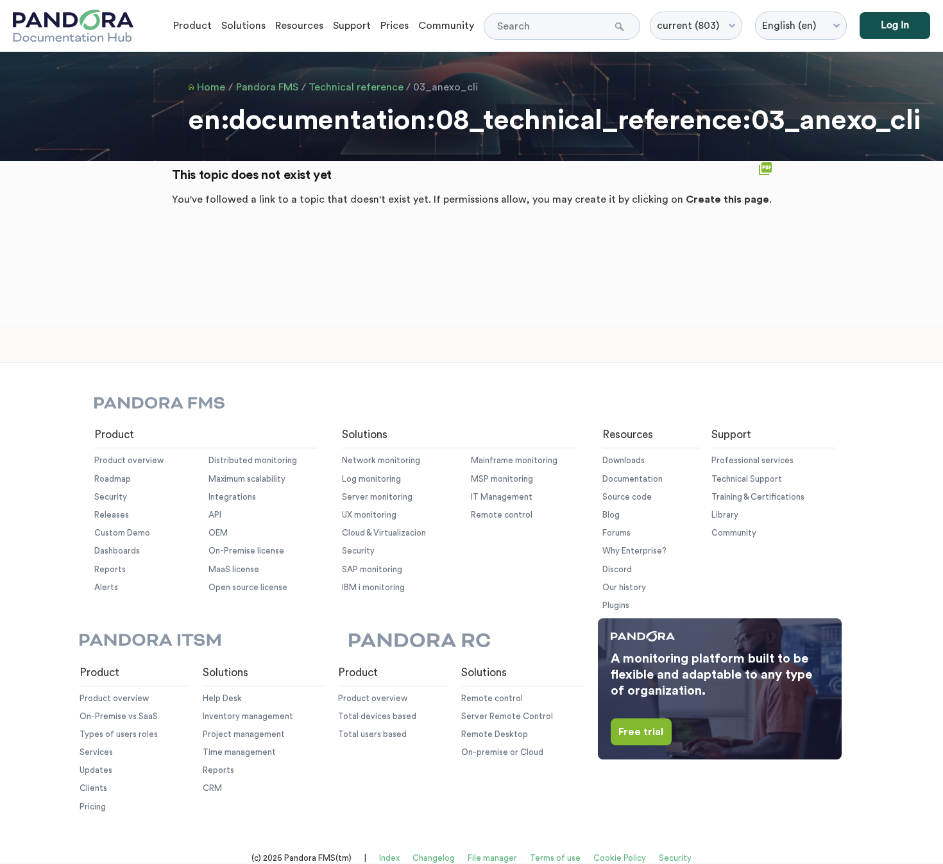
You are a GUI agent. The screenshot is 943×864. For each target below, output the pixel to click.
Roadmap (112, 479)
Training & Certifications (757, 497)
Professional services (752, 460)
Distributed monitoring (252, 460)
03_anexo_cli (445, 87)
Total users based (372, 734)
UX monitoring (369, 515)
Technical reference (356, 87)
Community (446, 26)
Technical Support (746, 479)
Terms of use (555, 858)
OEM (218, 533)
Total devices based (377, 716)
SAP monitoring (372, 569)
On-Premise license (246, 550)
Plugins (615, 605)
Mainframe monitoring (514, 460)
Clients (93, 788)
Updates (96, 770)
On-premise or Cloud (502, 752)
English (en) (789, 26)
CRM (212, 788)
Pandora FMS (267, 87)
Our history (624, 587)
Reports (110, 569)
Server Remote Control (507, 716)
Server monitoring (377, 497)
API (214, 515)
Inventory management (248, 716)
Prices (394, 26)
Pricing (93, 806)
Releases (111, 515)
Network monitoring (381, 460)
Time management (239, 752)
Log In (895, 25)
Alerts (106, 587)
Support (352, 26)
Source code (627, 497)
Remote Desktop (494, 734)
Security (110, 497)
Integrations (232, 497)
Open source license (247, 587)
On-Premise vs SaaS (119, 716)
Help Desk (222, 698)
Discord (617, 569)
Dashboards (117, 550)
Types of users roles (119, 734)
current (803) (688, 26)
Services (96, 752)
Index (389, 858)
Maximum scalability (246, 479)
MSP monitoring (502, 479)
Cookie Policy (619, 858)
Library (724, 515)
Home (211, 87)
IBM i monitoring (373, 587)
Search (621, 26)
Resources (299, 26)
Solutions (243, 26)
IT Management (501, 497)
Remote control (501, 515)
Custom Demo (122, 533)
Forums (616, 533)
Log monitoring (371, 479)
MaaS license (233, 569)
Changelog (433, 858)
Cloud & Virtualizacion (384, 533)
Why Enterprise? (634, 550)
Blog (611, 515)
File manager (492, 858)
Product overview (129, 460)
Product (192, 26)
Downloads (623, 460)
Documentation (632, 479)
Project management (244, 734)
